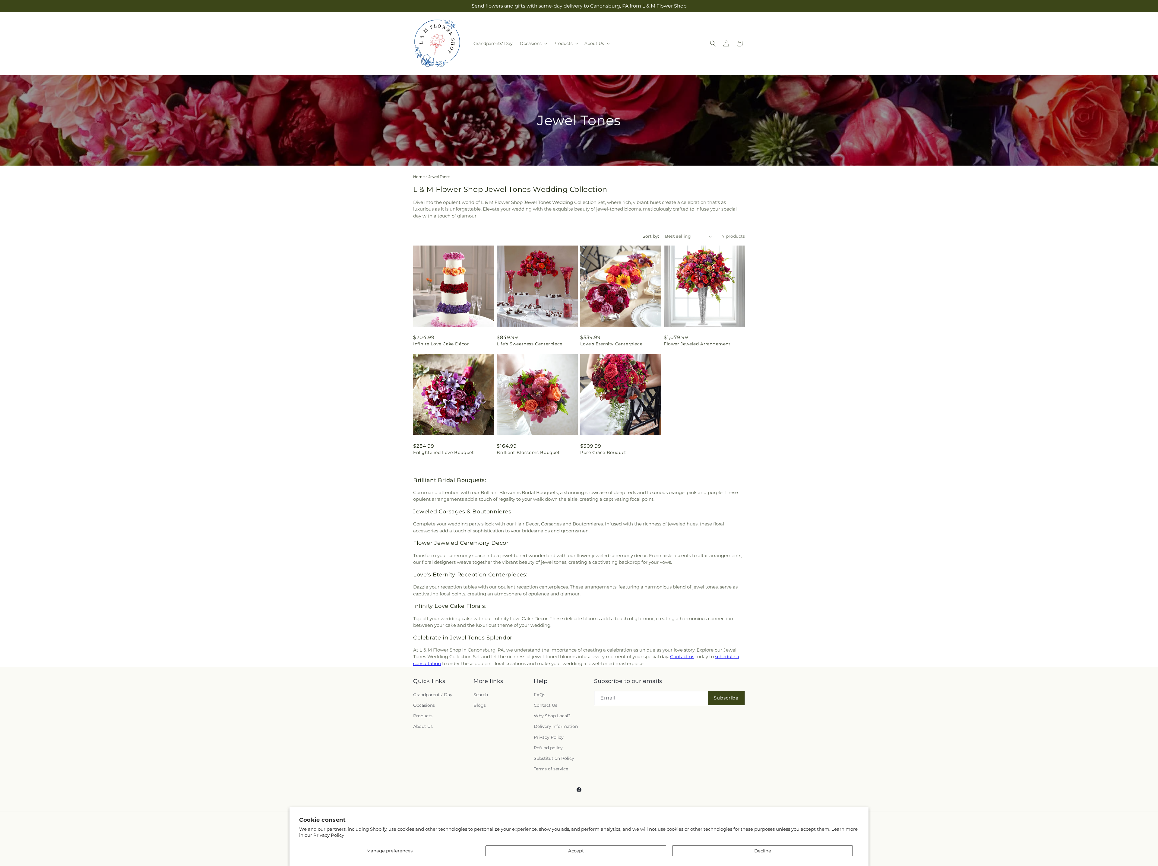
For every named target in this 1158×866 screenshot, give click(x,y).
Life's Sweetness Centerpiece (529, 344)
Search (480, 694)
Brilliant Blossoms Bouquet (528, 452)
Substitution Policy (554, 758)
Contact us (682, 656)
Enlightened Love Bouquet (443, 452)
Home (419, 176)
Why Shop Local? (552, 715)
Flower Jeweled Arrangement (697, 344)
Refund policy (548, 747)
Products (422, 715)
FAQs (539, 694)
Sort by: (651, 236)
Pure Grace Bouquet (603, 452)
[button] (533, 43)
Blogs (479, 705)
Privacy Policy (328, 835)
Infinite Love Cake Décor (441, 344)
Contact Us (545, 705)
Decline (762, 851)
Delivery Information (556, 726)
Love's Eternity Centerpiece (611, 344)
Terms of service (551, 769)
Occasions (424, 705)
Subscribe (726, 698)
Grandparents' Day (432, 694)
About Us (423, 726)
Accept (576, 851)
